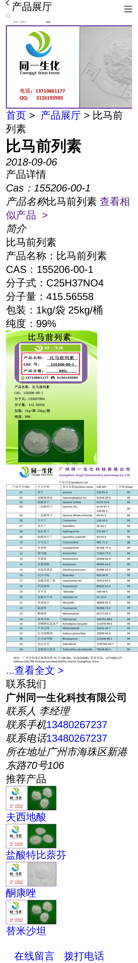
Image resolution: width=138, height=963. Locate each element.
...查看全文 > (35, 670)
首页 (16, 115)
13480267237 (76, 724)
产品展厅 (61, 115)
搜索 (48, 22)
